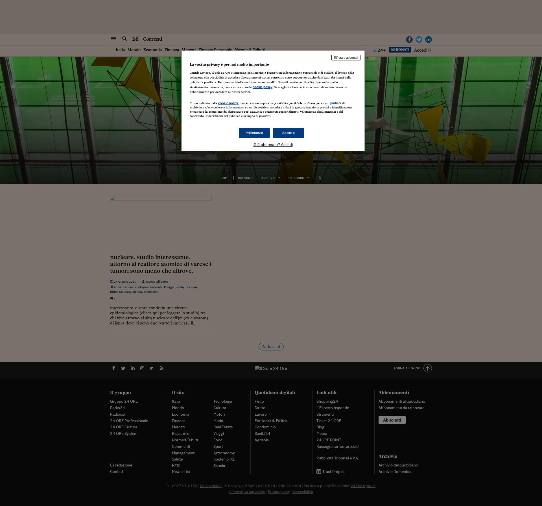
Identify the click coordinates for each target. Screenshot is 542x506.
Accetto (288, 132)
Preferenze (254, 132)
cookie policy (262, 87)
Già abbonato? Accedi (273, 144)
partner (335, 103)
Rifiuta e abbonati (346, 57)
